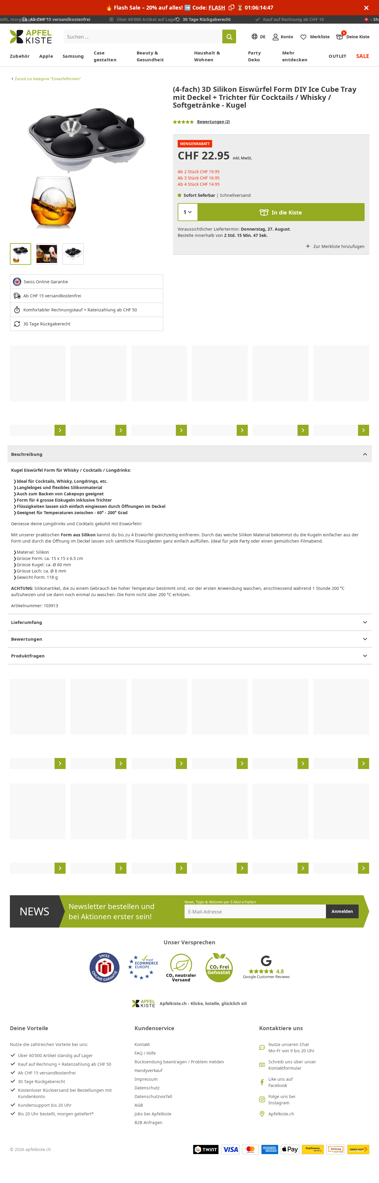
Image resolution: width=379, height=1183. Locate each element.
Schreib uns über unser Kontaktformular (292, 1065)
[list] (86, 161)
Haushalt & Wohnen (207, 56)
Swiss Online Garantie (46, 281)
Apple (46, 56)
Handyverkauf (148, 1070)
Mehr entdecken (294, 56)
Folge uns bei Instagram (281, 1100)
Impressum (146, 1079)
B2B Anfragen (148, 1122)
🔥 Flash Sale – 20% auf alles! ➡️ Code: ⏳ (189, 7)
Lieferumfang (26, 622)
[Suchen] (229, 36)
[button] (16, 162)
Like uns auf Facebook (280, 1082)
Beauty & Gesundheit (150, 56)
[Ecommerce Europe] (143, 968)
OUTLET (337, 56)
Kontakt (142, 1044)
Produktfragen (28, 656)
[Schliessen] (366, 7)
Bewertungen (26, 639)
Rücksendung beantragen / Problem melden (179, 1062)
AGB (139, 1105)
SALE (362, 56)
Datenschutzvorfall (153, 1096)
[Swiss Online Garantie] (105, 968)
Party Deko (254, 56)
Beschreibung (27, 454)
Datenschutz (147, 1088)
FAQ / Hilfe (145, 1053)
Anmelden (342, 911)
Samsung (73, 56)
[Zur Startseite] (31, 36)
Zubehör (20, 56)
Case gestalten (105, 56)
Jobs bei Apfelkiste (153, 1114)
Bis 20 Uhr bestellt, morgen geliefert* (56, 1114)
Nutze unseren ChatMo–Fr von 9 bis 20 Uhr (291, 1047)
